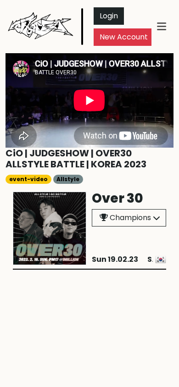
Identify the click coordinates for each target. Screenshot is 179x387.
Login (109, 16)
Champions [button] (129, 217)
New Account (124, 37)
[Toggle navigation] (161, 26)
